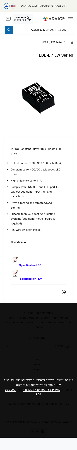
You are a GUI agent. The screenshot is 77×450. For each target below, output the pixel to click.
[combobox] (38, 30)
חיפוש (38, 359)
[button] (70, 18)
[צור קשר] (8, 18)
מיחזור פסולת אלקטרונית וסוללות (36, 385)
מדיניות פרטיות (45, 380)
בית (67, 42)
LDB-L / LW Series (52, 42)
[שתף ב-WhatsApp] (63, 292)
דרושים (38, 364)
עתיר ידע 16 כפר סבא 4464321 (41, 390)
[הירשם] (8, 346)
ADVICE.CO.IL (33, 421)
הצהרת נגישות (65, 380)
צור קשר (38, 369)
